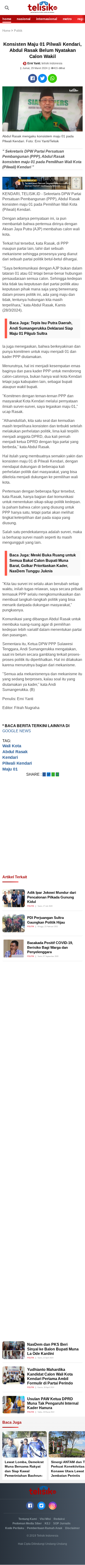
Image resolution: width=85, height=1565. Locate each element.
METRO (67, 19)
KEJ (47, 1523)
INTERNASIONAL (46, 19)
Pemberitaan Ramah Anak (44, 1528)
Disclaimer (72, 1528)
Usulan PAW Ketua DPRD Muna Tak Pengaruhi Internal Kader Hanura (52, 1403)
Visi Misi (45, 1519)
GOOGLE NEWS (16, 731)
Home (6, 30)
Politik (18, 30)
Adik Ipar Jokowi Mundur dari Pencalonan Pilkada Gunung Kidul (51, 897)
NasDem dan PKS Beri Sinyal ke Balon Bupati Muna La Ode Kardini (53, 1348)
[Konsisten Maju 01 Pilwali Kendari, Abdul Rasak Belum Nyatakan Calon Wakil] (32, 78)
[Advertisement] (42, 831)
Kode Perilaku (14, 1528)
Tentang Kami (27, 1519)
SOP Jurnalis (62, 1523)
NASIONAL (23, 19)
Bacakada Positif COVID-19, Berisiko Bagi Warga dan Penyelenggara (50, 947)
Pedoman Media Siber (27, 1523)
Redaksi (59, 1519)
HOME (6, 19)
